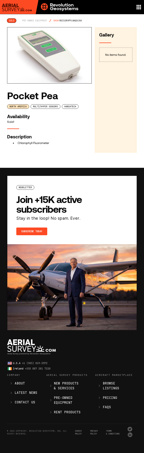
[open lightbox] (49, 55)
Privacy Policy (94, 432)
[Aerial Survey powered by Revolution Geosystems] (17, 7)
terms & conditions (113, 432)
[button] (139, 7)
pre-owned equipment (34, 20)
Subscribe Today (31, 231)
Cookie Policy (78, 432)
